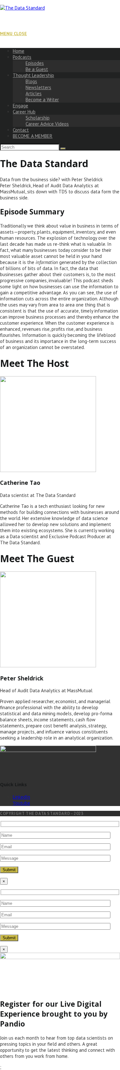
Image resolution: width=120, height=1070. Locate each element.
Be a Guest (37, 69)
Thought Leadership (33, 75)
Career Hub (24, 112)
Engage (20, 106)
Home (18, 51)
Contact (21, 130)
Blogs (31, 81)
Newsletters (38, 87)
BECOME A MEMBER (32, 136)
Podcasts (22, 57)
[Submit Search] (63, 149)
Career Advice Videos (47, 124)
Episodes (35, 63)
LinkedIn (21, 797)
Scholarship (38, 118)
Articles (34, 93)
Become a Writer (42, 100)
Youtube (21, 803)
